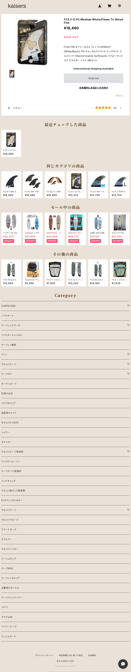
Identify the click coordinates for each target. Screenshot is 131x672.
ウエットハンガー (9, 549)
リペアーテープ (9, 626)
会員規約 (92, 655)
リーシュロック (8, 558)
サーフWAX (7, 568)
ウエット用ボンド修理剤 (13, 490)
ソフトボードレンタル (11, 335)
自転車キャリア (9, 412)
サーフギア (6, 374)
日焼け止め (7, 393)
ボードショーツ (8, 383)
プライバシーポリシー (44, 655)
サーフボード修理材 (11, 471)
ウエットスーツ (8, 364)
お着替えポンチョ (10, 587)
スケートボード (9, 529)
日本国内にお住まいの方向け (93, 87)
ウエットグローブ (9, 519)
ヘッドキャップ (8, 480)
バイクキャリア (8, 403)
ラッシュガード (8, 636)
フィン (4, 354)
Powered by (62, 666)
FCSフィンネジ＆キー (12, 500)
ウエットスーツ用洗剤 (12, 451)
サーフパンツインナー (12, 597)
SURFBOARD (8, 306)
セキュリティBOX (10, 422)
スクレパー (6, 539)
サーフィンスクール (10, 325)
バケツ (4, 607)
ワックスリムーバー (10, 461)
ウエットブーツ (8, 510)
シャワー (5, 432)
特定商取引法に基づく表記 (71, 655)
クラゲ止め (7, 617)
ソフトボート (7, 315)
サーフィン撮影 (8, 344)
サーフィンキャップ (10, 578)
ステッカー (6, 442)
